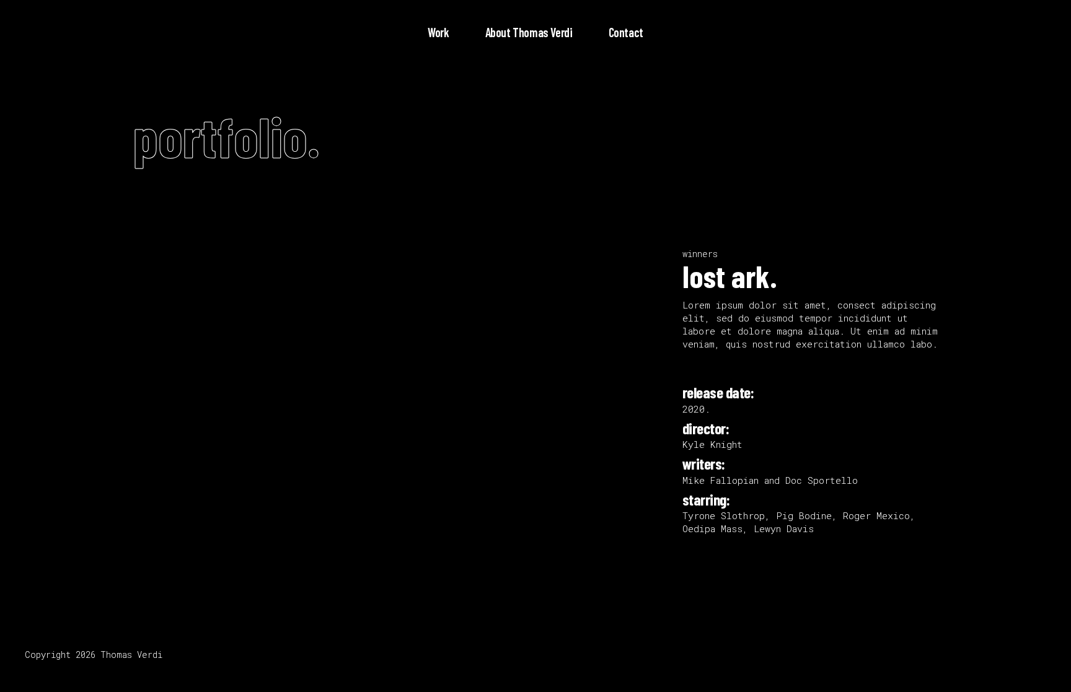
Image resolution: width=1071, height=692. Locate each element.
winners (700, 254)
